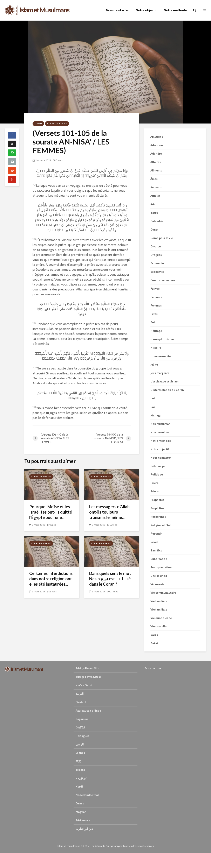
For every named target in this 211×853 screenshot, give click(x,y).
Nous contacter (117, 10)
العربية (80, 694)
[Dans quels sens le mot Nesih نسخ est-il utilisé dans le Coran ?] (111, 551)
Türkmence (83, 820)
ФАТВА (80, 727)
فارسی (80, 744)
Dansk (80, 803)
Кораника (82, 719)
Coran (38, 123)
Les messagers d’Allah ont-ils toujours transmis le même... (109, 512)
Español (81, 769)
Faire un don (152, 668)
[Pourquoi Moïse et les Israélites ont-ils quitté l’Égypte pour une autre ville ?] (51, 484)
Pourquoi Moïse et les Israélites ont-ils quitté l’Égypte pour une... (50, 512)
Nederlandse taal (87, 795)
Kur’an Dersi (84, 685)
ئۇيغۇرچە (81, 778)
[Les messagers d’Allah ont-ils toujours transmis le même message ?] (111, 484)
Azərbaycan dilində (88, 710)
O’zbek (80, 753)
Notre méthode (175, 10)
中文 (78, 761)
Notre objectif (146, 10)
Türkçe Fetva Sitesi (88, 677)
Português (82, 736)
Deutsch (81, 702)
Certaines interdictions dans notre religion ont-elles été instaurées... (51, 578)
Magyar (81, 812)
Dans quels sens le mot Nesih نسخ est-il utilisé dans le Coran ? (110, 578)
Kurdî (79, 786)
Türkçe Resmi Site (87, 668)
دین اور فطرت (84, 829)
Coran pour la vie (57, 123)
